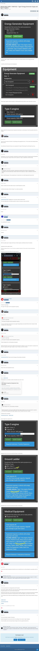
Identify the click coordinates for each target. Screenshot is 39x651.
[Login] (35, 1)
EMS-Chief (6, 378)
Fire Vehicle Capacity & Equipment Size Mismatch (10, 383)
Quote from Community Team (8, 317)
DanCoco (3, 9)
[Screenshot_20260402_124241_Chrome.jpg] (19, 479)
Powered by (19, 649)
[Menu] (38, 1)
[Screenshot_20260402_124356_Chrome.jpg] (19, 435)
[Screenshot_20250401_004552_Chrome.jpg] (19, 82)
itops (3, 603)
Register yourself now (18, 637)
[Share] (37, 11)
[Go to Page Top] (37, 649)
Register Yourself (21, 639)
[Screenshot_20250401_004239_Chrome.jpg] (19, 116)
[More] (37, 18)
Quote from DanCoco (6, 168)
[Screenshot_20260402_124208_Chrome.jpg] (19, 532)
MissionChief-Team (5, 199)
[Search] (33, 1)
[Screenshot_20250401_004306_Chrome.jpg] (19, 39)
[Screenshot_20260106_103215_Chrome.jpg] (11, 274)
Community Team (5, 357)
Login (15, 639)
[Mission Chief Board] (1, 1)
